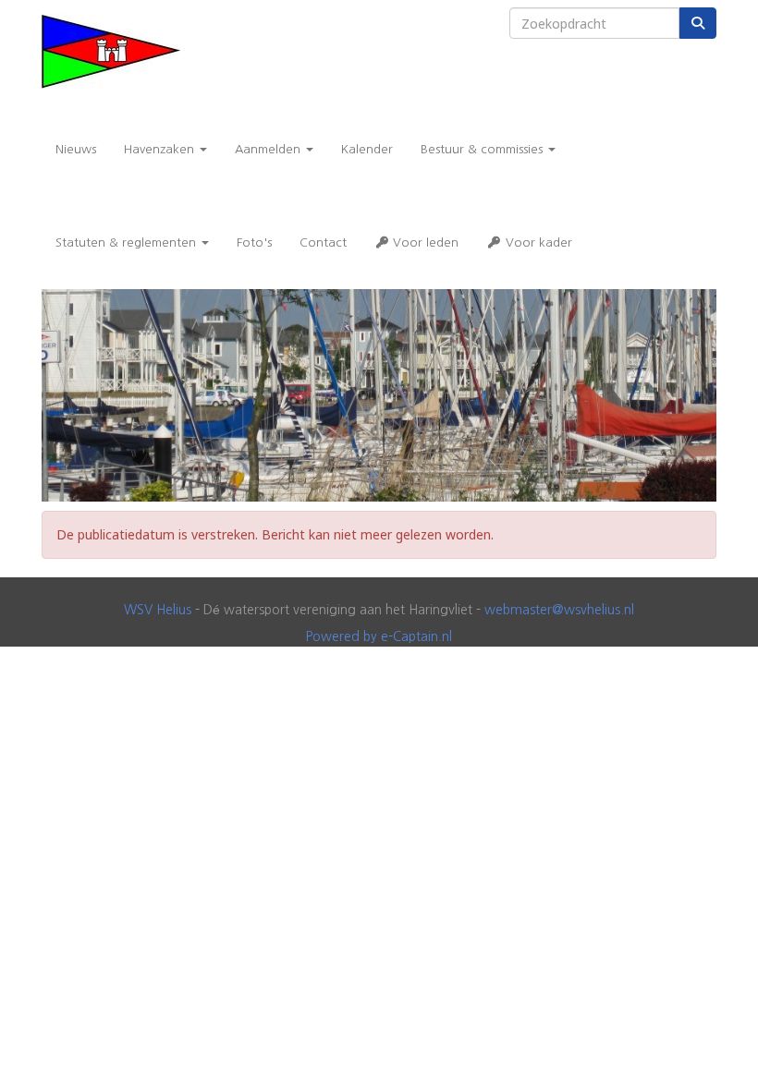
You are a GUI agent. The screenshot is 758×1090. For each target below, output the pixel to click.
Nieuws (75, 149)
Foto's (254, 242)
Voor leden (423, 242)
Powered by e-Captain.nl (379, 636)
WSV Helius (157, 609)
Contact (323, 242)
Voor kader (537, 242)
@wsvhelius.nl (559, 609)
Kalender (367, 149)
